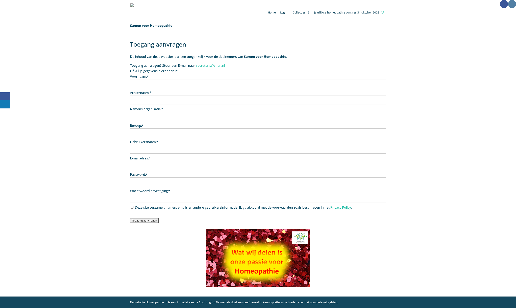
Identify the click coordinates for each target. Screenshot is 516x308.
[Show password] (380, 181)
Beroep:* (137, 125)
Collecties (299, 12)
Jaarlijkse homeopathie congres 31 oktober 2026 (346, 12)
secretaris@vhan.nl (210, 65)
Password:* (139, 174)
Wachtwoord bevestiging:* (150, 191)
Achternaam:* (140, 93)
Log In (284, 12)
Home (272, 12)
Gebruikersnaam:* (144, 142)
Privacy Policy (340, 207)
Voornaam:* (139, 76)
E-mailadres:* (140, 158)
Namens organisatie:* (146, 109)
